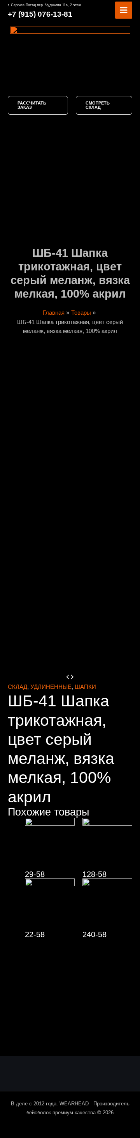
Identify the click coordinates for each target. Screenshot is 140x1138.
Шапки (85, 687)
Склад (17, 687)
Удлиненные (51, 687)
